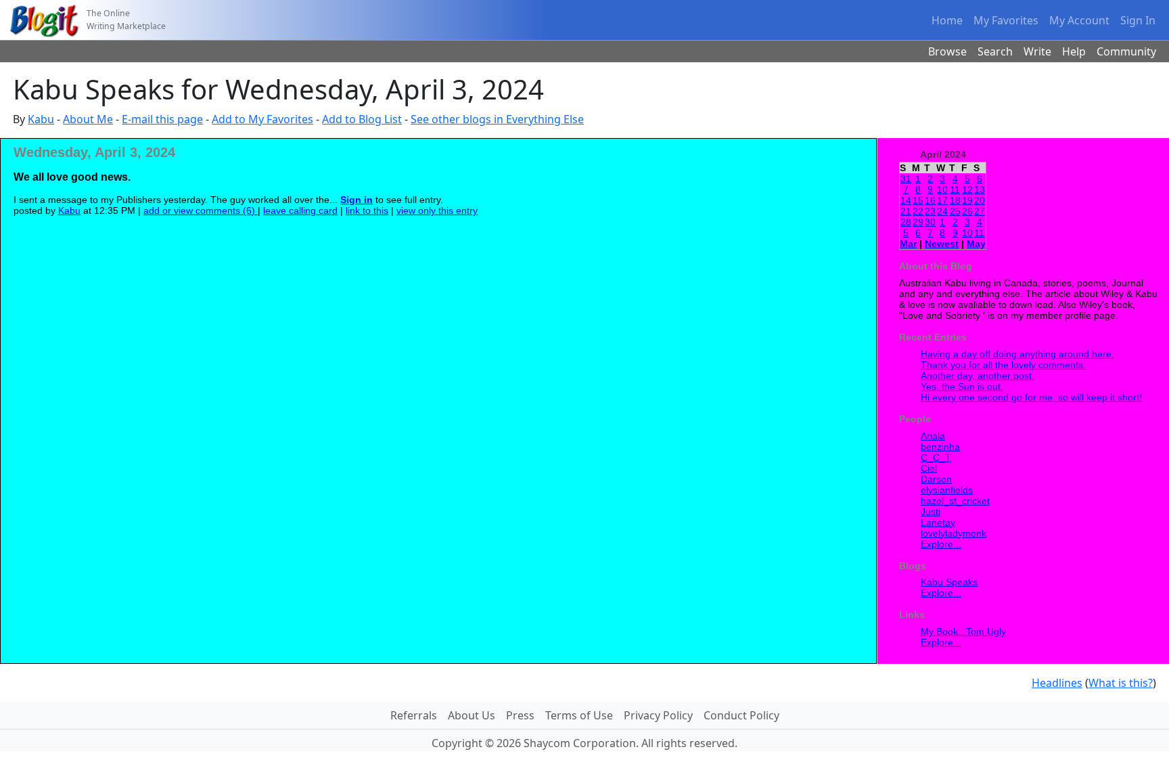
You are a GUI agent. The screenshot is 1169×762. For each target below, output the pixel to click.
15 (918, 200)
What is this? (1120, 682)
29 (918, 222)
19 (967, 200)
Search (995, 51)
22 (918, 211)
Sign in (356, 199)
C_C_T (936, 457)
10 (942, 189)
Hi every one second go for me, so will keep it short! (1031, 397)
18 (955, 200)
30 (930, 222)
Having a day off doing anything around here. (1017, 354)
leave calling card (300, 210)
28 (905, 222)
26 (967, 211)
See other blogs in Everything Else (497, 119)
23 (930, 211)
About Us (471, 715)
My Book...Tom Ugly (963, 631)
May (976, 243)
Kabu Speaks (949, 582)
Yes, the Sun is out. (962, 386)
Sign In (1137, 20)
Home (947, 20)
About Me (88, 119)
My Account (1079, 20)
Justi (930, 511)
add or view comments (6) (200, 210)
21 (905, 211)
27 (979, 211)
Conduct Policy (741, 715)
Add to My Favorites (262, 119)
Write (1037, 51)
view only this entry (437, 210)
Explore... (941, 544)
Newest (942, 243)
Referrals (413, 715)
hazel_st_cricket (955, 500)
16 (930, 200)
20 (979, 200)
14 (905, 200)
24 (942, 211)
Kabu (41, 119)
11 (955, 189)
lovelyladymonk (953, 533)
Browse (947, 51)
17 (942, 200)
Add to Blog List (362, 119)
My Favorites (1005, 20)
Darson (936, 479)
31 (905, 178)
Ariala (933, 435)
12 (967, 189)
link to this (367, 210)
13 (979, 189)
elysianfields (947, 490)
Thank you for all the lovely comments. (1003, 364)
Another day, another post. (977, 375)
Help (1074, 51)
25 (955, 211)
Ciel (929, 468)
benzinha (940, 446)
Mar (908, 243)
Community (1126, 51)
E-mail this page (162, 119)
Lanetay (938, 522)
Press (520, 715)
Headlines (1057, 682)
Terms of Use (579, 715)
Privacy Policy (658, 715)
